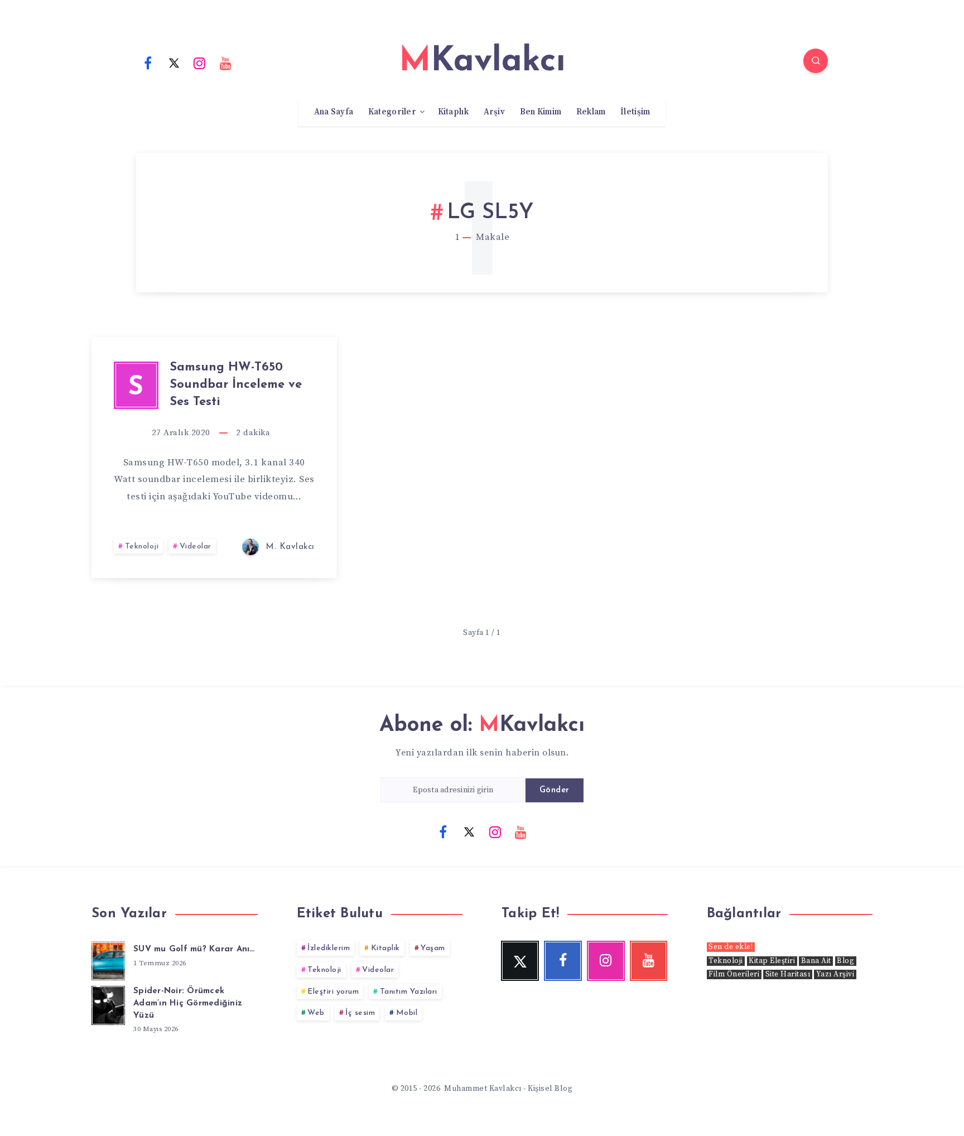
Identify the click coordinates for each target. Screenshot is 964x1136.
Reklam (591, 112)
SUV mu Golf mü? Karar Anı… (194, 949)
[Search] (815, 61)
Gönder (554, 790)
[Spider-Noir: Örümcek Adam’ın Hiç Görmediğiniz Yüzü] (108, 1004)
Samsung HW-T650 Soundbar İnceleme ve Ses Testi (236, 384)
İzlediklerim (328, 948)
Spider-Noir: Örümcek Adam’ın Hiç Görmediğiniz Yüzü (187, 1003)
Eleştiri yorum (333, 992)
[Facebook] (147, 62)
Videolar (195, 546)
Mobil (407, 1013)
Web (316, 1013)
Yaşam (433, 948)
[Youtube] (226, 62)
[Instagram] (199, 62)
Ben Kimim (541, 112)
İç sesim (360, 1013)
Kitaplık (453, 112)
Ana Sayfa (334, 112)
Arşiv (494, 112)
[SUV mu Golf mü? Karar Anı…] (108, 959)
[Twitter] (174, 62)
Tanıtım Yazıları (408, 992)
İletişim (635, 112)
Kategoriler (392, 112)
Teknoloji (142, 546)
